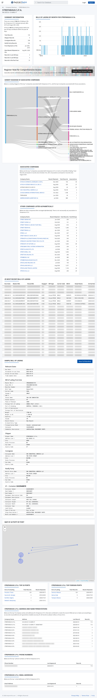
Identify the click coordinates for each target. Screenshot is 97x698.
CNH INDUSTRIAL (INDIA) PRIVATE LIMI (81, 150)
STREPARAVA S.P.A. (12, 115)
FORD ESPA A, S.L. (74, 136)
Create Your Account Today (82, 71)
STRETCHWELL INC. (25, 252)
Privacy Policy (75, 695)
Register (91, 2)
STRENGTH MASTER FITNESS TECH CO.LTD (32, 241)
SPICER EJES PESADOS (76, 126)
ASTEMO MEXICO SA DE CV (45, 133)
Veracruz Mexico (56, 592)
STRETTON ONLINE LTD (26, 254)
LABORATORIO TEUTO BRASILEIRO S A (80, 160)
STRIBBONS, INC (24, 257)
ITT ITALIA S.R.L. (74, 146)
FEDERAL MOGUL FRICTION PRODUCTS (81, 129)
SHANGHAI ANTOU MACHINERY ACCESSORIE (82, 151)
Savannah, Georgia (10, 595)
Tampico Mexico (56, 598)
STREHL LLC (23, 233)
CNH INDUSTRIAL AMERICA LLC (47, 142)
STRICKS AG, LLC (24, 271)
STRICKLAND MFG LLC (26, 265)
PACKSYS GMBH (74, 158)
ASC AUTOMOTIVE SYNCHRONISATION (81, 142)
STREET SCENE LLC (25, 222)
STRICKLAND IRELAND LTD (27, 263)
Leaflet (77, 580)
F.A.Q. (93, 695)
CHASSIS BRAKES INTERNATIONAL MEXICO (50, 144)
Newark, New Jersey (10, 600)
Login (84, 2)
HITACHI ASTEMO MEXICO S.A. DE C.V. (48, 117)
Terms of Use (85, 695)
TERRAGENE (41, 146)
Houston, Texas (9, 592)
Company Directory (11, 7)
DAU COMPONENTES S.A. (77, 92)
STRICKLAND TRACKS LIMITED (28, 268)
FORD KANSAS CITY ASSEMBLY (78, 152)
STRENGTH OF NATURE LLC (28, 244)
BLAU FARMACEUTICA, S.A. (77, 157)
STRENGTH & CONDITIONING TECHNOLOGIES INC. (34, 238)
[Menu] (2, 2)
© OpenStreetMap (84, 580)
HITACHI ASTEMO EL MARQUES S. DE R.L (49, 97)
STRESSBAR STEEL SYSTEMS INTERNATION (32, 246)
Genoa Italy (55, 595)
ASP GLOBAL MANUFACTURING (79, 154)
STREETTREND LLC (25, 230)
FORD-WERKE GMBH (75, 111)
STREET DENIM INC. (25, 219)
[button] (4, 527)
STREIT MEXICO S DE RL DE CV (28, 236)
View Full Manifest (85, 361)
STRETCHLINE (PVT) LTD (27, 249)
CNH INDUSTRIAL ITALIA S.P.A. (78, 147)
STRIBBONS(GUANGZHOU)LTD (28, 260)
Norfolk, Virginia (9, 598)
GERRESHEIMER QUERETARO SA (47, 148)
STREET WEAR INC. (25, 227)
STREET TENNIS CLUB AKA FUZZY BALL (31, 225)
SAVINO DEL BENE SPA (76, 149)
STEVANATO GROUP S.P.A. (77, 159)
